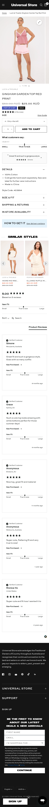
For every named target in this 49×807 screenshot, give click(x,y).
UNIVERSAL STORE (17, 688)
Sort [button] (4, 318)
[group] (24, 294)
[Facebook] (5, 674)
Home (4, 13)
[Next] (45, 263)
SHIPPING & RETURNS (15, 205)
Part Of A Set (10, 108)
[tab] (38, 328)
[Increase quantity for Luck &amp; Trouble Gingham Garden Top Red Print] (12, 129)
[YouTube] (18, 675)
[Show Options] (42, 743)
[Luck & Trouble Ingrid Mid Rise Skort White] (12, 258)
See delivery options (36, 224)
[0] (45, 5)
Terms (22, 765)
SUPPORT (10, 698)
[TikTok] (30, 674)
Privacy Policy (13, 765)
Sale (22, 108)
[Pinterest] (24, 674)
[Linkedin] (37, 674)
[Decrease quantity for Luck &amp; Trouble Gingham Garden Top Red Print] (4, 129)
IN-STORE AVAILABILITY (16, 212)
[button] (24, 112)
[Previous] (3, 263)
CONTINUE (24, 770)
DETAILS (7, 169)
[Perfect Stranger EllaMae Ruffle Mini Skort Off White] (36, 258)
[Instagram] (11, 674)
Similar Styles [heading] (23, 237)
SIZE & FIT (8, 198)
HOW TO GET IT (14, 223)
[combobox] (23, 743)
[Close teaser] (28, 797)
